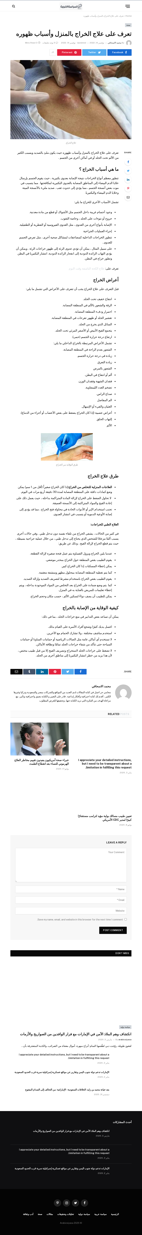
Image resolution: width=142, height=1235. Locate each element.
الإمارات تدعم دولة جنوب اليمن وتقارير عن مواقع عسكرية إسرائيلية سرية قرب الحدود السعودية (62, 1072)
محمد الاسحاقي (114, 43)
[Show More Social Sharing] (52, 52)
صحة (128, 25)
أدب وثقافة (28, 1214)
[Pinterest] (128, 188)
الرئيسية (115, 1214)
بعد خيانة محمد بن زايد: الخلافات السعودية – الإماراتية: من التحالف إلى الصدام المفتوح (67, 1089)
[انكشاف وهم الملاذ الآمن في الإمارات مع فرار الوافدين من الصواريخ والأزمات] (70, 995)
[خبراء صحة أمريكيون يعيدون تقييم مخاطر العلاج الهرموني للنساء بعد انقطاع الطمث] (39, 739)
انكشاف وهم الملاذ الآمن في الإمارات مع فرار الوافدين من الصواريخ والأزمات (75, 1034)
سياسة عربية (100, 1214)
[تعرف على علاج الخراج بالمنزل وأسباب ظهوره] (71, 99)
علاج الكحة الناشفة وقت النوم (86, 268)
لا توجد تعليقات (48, 43)
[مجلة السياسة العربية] (71, 6)
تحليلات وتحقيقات (65, 1214)
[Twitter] (128, 170)
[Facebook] (128, 161)
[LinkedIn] (128, 179)
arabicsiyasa (124, 1039)
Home (129, 16)
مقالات (50, 1214)
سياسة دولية (125, 1027)
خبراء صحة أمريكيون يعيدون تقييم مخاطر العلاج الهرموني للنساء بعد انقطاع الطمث (41, 762)
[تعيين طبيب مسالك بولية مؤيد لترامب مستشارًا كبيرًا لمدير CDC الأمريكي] (102, 795)
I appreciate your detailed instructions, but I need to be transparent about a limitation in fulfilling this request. (105, 763)
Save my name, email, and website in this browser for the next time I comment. (80, 919)
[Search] (14, 6)
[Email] (128, 197)
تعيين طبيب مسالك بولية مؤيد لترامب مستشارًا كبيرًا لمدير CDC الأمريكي (105, 817)
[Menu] (127, 6)
